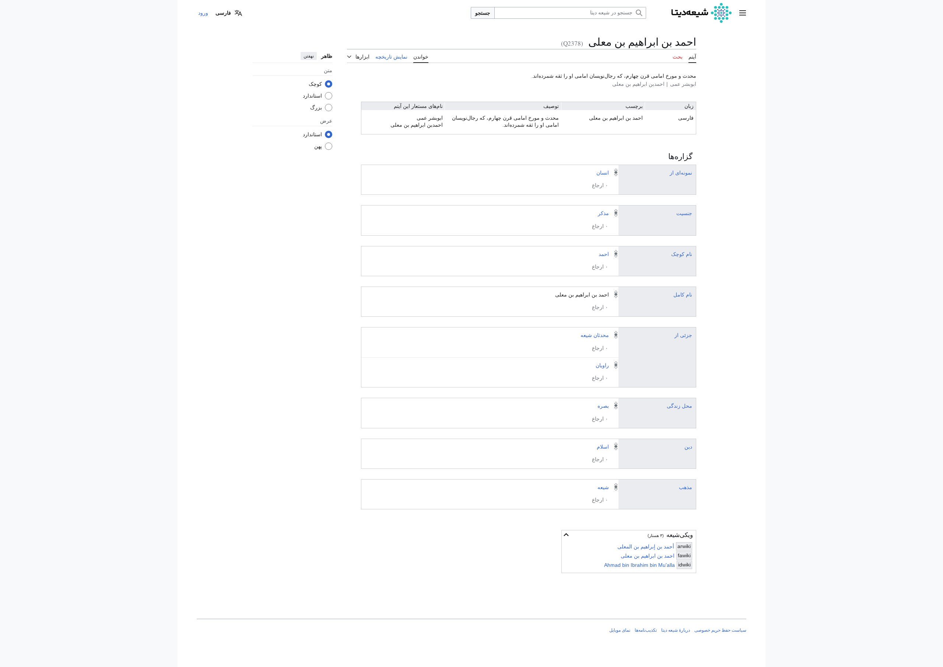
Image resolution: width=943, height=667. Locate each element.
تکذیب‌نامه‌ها (646, 630)
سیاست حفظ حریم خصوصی (720, 630)
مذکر (603, 213)
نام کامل (682, 295)
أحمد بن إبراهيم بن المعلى (645, 547)
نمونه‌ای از (681, 173)
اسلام (603, 447)
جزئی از (683, 335)
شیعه (603, 487)
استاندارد (312, 95)
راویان (602, 365)
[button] (743, 13)
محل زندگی (679, 406)
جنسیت (684, 213)
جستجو (482, 13)
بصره (603, 406)
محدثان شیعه (595, 335)
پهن (318, 146)
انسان (602, 173)
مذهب (685, 487)
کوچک (315, 84)
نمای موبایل (619, 630)
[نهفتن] (566, 534)
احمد (604, 254)
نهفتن (309, 56)
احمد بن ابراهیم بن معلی (647, 556)
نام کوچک (681, 254)
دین (688, 447)
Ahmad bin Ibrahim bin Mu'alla (639, 565)
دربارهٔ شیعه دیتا (675, 630)
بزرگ (316, 107)
